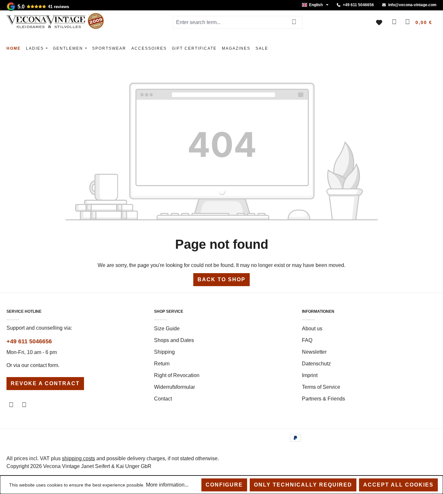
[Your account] (393, 22)
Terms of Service (321, 387)
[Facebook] (11, 405)
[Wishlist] (379, 22)
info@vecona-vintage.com (412, 5)
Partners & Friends (323, 398)
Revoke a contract (45, 383)
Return (162, 363)
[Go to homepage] (55, 21)
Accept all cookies (398, 485)
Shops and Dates (174, 340)
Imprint (309, 375)
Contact (163, 398)
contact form (44, 365)
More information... (167, 485)
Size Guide (167, 328)
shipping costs (78, 458)
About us (312, 328)
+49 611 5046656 (358, 5)
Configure (224, 485)
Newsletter (314, 352)
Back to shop (221, 279)
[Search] (294, 22)
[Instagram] (24, 405)
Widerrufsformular (174, 387)
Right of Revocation (176, 375)
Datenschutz (316, 363)
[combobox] (229, 22)
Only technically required (303, 485)
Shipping (164, 352)
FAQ (307, 340)
